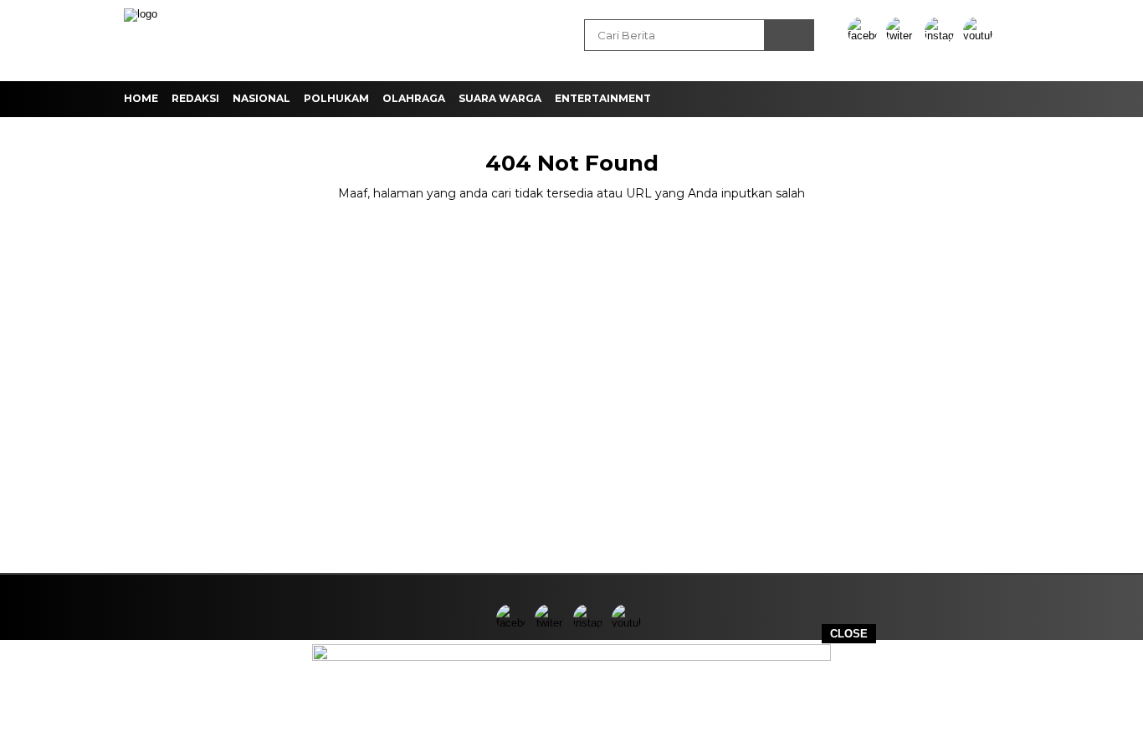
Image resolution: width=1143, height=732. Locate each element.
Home (141, 98)
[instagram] (942, 35)
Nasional (261, 98)
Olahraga (413, 98)
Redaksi (195, 98)
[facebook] (865, 35)
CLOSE (849, 633)
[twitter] (903, 35)
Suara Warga (500, 98)
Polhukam (336, 98)
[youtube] (980, 35)
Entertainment (603, 98)
